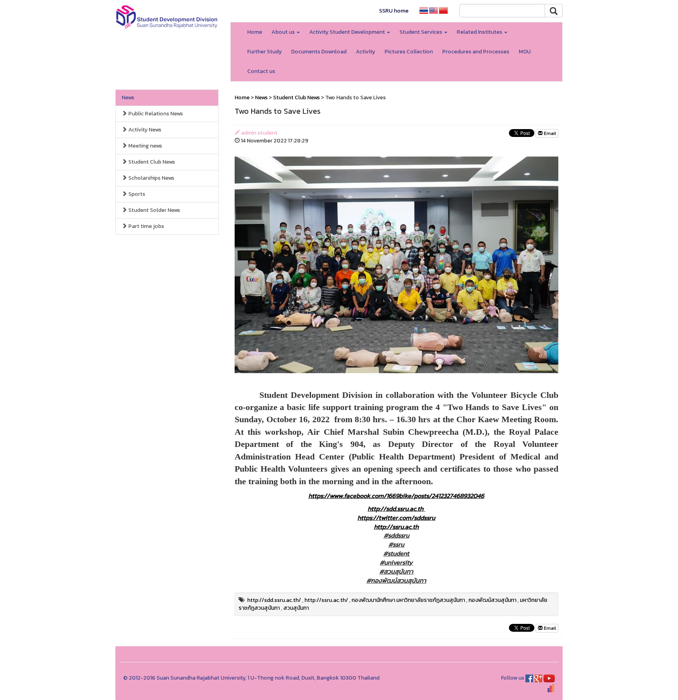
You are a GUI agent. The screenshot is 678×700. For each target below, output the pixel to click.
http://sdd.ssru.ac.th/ (274, 600)
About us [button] (284, 32)
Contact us (261, 71)
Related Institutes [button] (480, 32)
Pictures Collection (409, 51)
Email (549, 133)
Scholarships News (150, 178)
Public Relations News (155, 113)
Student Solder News (153, 210)
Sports (136, 194)
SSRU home (393, 11)
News (128, 97)
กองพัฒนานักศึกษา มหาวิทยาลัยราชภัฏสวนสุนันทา (408, 600)
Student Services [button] (421, 32)
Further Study (264, 51)
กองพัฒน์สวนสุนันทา (492, 600)
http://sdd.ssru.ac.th (395, 508)
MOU (525, 51)
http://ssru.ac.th (396, 526)
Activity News (144, 130)
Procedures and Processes (475, 51)
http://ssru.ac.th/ (326, 600)
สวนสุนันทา (296, 608)
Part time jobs (145, 226)
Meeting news (144, 146)
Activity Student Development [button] (347, 32)
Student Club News (151, 162)
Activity (365, 51)
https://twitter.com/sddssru (396, 517)
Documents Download (318, 51)
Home (254, 32)
